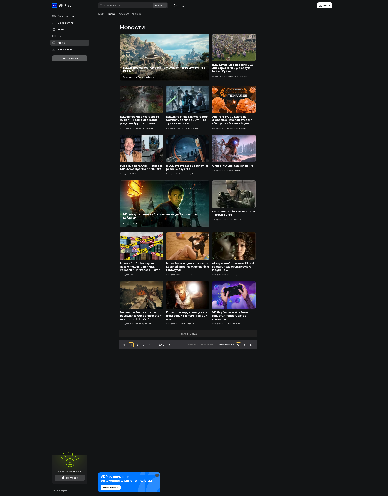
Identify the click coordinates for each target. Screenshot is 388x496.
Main (101, 13)
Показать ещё (188, 333)
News (111, 13)
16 (238, 344)
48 (250, 344)
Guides (136, 13)
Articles (124, 13)
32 (244, 344)
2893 (161, 344)
